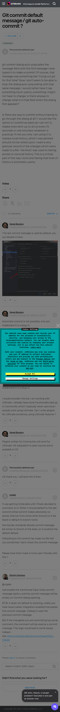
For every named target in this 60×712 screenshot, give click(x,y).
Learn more (36, 347)
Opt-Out (29, 368)
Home (14, 3)
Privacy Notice (43, 359)
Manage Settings (30, 378)
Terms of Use (16, 361)
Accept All (30, 374)
